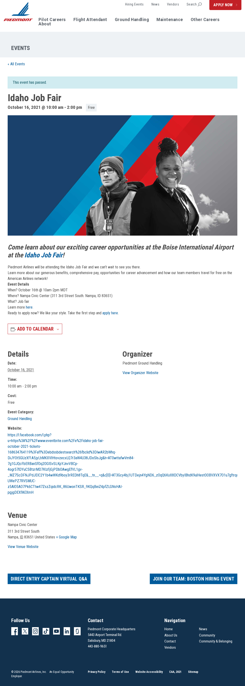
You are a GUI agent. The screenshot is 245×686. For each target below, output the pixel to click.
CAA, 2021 (175, 672)
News (155, 4)
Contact (170, 641)
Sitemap (193, 672)
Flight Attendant (90, 20)
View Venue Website (23, 546)
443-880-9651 (97, 646)
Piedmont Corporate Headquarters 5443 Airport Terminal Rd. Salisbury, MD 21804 (111, 635)
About (45, 24)
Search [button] (192, 4)
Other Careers (205, 20)
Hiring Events (134, 4)
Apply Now (223, 5)
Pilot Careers (52, 20)
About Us (170, 635)
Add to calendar (35, 329)
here (29, 307)
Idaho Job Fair (42, 255)
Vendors (173, 4)
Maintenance (169, 20)
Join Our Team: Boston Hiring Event (193, 579)
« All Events (16, 64)
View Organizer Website (140, 373)
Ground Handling (132, 20)
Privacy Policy (96, 672)
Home (168, 629)
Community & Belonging (215, 641)
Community (207, 635)
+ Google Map (66, 537)
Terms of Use (120, 672)
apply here (110, 313)
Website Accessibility (149, 672)
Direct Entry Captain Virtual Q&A (49, 579)
